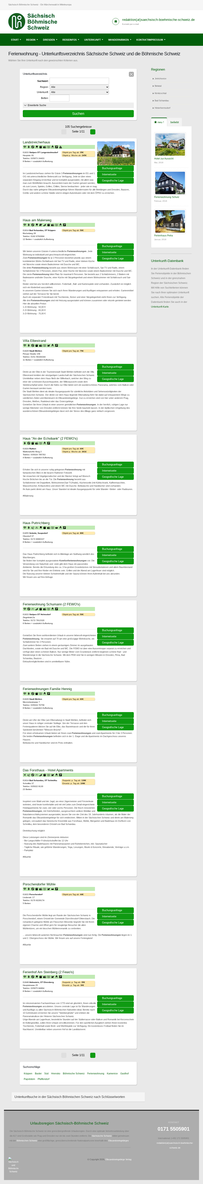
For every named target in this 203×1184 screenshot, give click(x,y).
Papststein (29, 1079)
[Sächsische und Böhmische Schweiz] (35, 21)
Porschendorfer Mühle (39, 884)
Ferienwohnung (95, 1073)
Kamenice (112, 1073)
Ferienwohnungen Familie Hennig (47, 689)
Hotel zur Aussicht (163, 158)
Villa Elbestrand (34, 341)
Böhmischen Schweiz (27, 1140)
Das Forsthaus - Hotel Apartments (48, 770)
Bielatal (158, 86)
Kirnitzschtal (160, 93)
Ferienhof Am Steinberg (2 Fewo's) (48, 972)
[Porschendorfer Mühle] (116, 895)
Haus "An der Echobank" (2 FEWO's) (50, 438)
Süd (46, 1073)
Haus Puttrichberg (36, 523)
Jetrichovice (160, 78)
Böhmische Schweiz (74, 1073)
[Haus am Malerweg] (116, 231)
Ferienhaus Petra (163, 235)
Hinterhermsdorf (162, 108)
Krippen (28, 1073)
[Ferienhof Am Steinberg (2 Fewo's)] (116, 983)
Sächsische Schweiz (102, 1136)
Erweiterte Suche (37, 105)
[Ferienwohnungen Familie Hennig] (116, 700)
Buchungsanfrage (112, 168)
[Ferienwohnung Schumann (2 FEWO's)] (116, 615)
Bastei (38, 1073)
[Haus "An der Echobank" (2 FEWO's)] (116, 449)
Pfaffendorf (43, 1079)
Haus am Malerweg (37, 220)
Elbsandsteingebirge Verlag (118, 1159)
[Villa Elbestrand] (116, 352)
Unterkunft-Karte (160, 306)
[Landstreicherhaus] (116, 153)
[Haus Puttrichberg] (116, 534)
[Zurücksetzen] (131, 74)
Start (15, 39)
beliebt (174, 122)
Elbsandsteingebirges (118, 1140)
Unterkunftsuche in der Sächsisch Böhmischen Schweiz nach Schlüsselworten (69, 1097)
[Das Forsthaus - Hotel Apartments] (116, 781)
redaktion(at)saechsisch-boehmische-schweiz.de (158, 20)
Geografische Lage (113, 180)
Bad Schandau (162, 100)
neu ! (160, 122)
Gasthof (124, 1073)
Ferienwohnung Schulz (166, 197)
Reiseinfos (69, 39)
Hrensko (55, 1073)
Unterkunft (92, 39)
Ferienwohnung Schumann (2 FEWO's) (51, 604)
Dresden (49, 39)
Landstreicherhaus (36, 142)
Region (30, 39)
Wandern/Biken (118, 39)
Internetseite (109, 174)
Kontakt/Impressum (149, 39)
